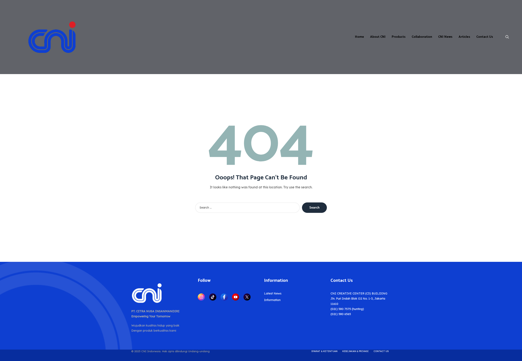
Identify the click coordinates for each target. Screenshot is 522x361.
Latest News (272, 293)
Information (272, 300)
